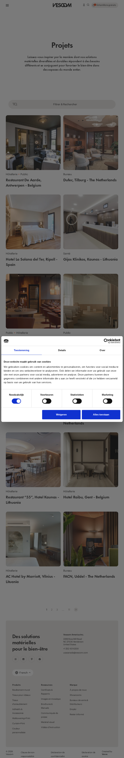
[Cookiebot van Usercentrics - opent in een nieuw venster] (106, 341)
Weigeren (61, 414)
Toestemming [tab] (21, 350)
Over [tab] (102, 350)
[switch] (46, 401)
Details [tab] (62, 350)
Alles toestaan (101, 414)
